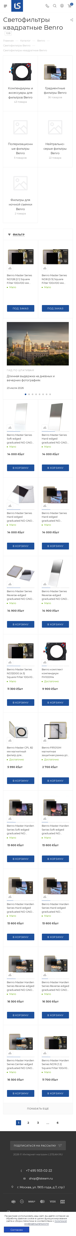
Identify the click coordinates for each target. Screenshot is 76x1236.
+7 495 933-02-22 (39, 1170)
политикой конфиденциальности (45, 1222)
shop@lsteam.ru (41, 1178)
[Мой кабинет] (62, 6)
